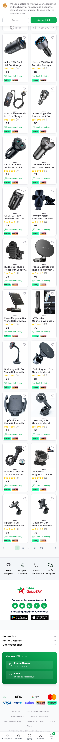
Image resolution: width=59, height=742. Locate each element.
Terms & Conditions (39, 716)
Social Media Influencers (37, 711)
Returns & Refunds (12, 721)
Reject (16, 20)
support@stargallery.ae (25, 676)
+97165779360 (20, 666)
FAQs (53, 721)
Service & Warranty (35, 721)
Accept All (43, 20)
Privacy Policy (17, 716)
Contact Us (15, 711)
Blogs (29, 726)
